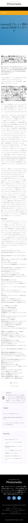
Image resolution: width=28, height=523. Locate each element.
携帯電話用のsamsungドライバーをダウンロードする (14, 447)
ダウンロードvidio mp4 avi (8, 326)
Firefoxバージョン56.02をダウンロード (11, 299)
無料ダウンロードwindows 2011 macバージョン (14, 513)
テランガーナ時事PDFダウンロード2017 (13, 450)
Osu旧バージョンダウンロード (14, 508)
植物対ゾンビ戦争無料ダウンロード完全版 (12, 331)
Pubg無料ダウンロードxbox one (11, 453)
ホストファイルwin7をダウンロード (11, 413)
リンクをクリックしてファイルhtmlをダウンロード (13, 443)
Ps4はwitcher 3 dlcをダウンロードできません (12, 354)
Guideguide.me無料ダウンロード (9, 311)
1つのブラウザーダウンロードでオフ (10, 250)
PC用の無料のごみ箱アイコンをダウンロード (12, 335)
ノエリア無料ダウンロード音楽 (9, 305)
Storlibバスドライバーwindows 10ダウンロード (13, 300)
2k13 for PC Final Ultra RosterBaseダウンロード (13, 359)
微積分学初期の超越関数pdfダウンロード (11, 352)
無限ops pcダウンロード (7, 362)
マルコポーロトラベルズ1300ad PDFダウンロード (14, 459)
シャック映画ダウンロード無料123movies (12, 378)
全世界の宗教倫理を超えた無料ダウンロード (12, 376)
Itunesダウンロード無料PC (8, 319)
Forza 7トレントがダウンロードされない (11, 369)
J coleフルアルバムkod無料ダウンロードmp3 (12, 274)
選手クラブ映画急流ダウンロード (9, 374)
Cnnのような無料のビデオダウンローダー (11, 373)
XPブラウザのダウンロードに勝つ (10, 333)
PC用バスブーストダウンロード (9, 309)
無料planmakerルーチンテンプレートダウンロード (14, 321)
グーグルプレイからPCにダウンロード (11, 269)
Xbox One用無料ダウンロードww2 (10, 340)
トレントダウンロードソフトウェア (10, 273)
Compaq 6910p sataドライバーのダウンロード (13, 342)
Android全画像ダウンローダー (8, 280)
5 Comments (5, 74)
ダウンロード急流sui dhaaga (8, 307)
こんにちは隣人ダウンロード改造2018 (11, 324)
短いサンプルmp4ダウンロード (9, 343)
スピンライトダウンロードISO (9, 262)
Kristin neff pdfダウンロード (8, 271)
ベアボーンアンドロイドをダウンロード (11, 281)
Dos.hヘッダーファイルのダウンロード (11, 290)
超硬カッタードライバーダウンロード (11, 361)
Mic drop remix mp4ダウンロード (12, 439)
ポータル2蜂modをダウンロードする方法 (11, 323)
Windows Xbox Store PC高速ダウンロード (13, 455)
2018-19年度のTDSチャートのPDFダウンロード (13, 267)
